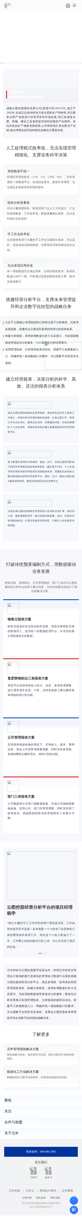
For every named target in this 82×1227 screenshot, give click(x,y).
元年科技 (14, 1190)
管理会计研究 (48, 1190)
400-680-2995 (48, 1151)
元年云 (30, 1190)
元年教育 (67, 1190)
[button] (35, 953)
